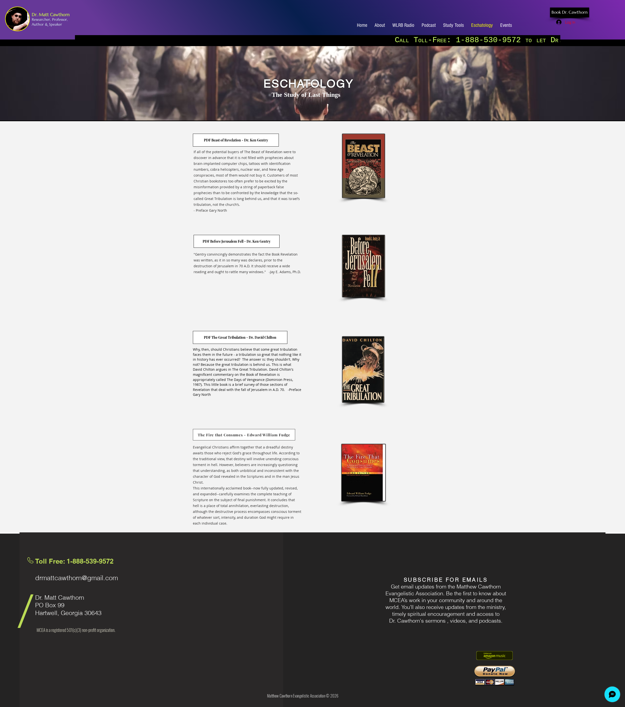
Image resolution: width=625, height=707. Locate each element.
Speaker (55, 24)
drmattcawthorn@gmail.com (76, 578)
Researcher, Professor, (50, 19)
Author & (40, 24)
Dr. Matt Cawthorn (51, 14)
